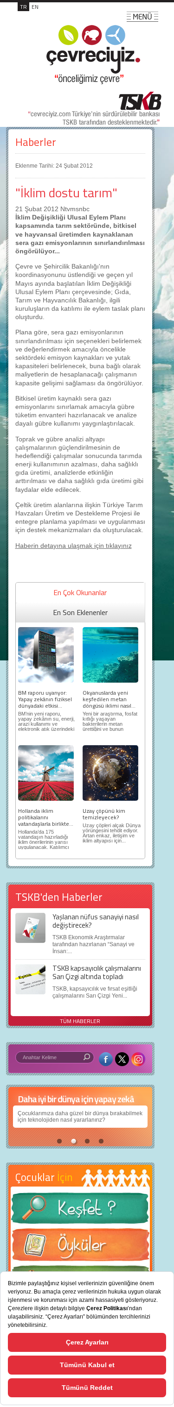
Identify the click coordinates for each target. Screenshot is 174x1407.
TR (23, 6)
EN (35, 6)
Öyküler (80, 1247)
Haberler (35, 142)
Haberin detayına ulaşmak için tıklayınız (73, 545)
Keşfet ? (80, 1211)
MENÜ (142, 17)
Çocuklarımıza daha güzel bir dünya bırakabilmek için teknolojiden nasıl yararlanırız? (80, 1116)
